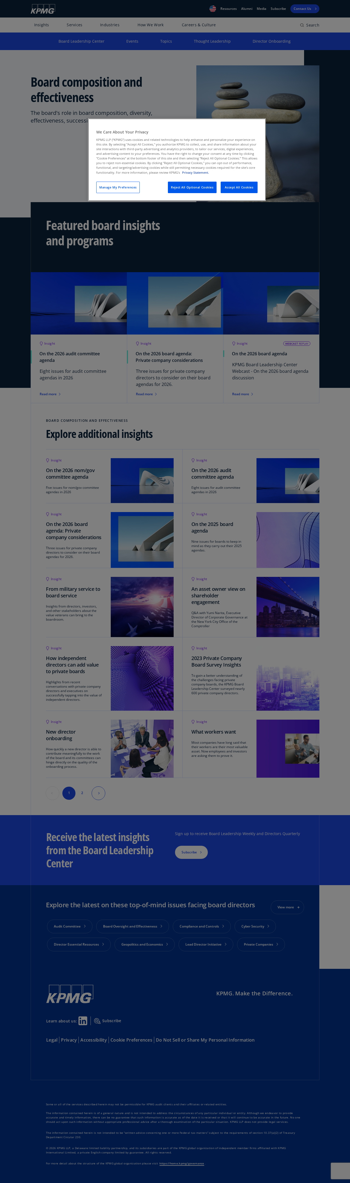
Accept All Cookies (239, 187)
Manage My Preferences (118, 187)
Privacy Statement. (195, 172)
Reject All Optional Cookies (192, 187)
